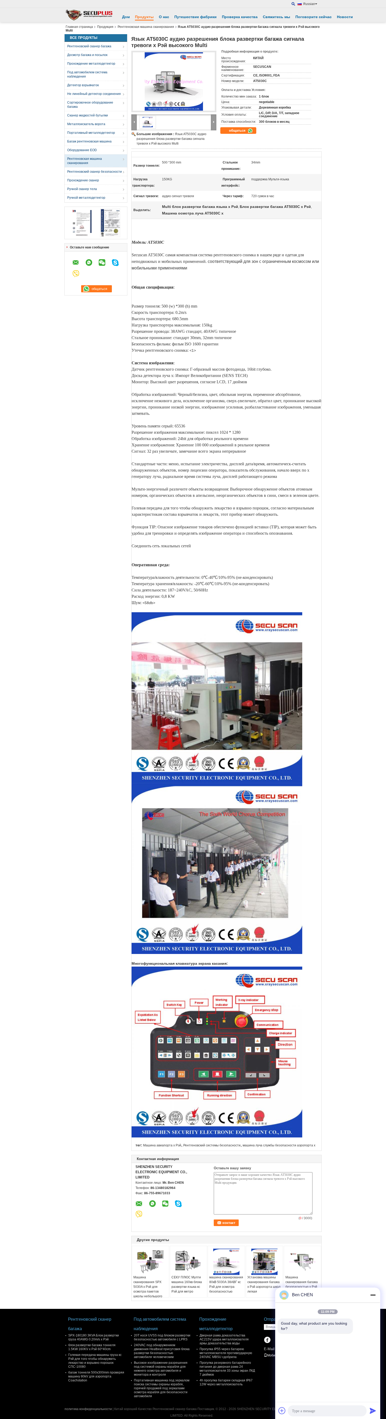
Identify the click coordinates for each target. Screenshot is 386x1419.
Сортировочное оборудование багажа (90, 105)
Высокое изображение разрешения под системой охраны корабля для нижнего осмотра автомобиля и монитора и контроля (160, 1368)
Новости (345, 17)
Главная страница (79, 27)
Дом (126, 17)
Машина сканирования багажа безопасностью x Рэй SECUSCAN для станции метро (301, 1286)
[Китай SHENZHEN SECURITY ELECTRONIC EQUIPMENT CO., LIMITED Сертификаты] (81, 222)
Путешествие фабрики (195, 17)
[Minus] (373, 1295)
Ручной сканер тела (82, 189)
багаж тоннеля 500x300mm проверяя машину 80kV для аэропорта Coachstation (96, 1376)
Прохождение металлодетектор (91, 63)
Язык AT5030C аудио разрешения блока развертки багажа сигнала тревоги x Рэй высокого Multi (171, 138)
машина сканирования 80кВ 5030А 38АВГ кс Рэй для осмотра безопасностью (226, 1284)
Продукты (144, 17)
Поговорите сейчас (313, 17)
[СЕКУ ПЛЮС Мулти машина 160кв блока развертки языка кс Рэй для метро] (188, 1262)
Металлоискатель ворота (86, 124)
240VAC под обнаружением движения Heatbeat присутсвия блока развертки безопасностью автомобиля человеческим (162, 1351)
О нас (164, 17)
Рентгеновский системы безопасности (212, 1145)
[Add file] (282, 1410)
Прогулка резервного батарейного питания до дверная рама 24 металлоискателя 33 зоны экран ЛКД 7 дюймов (227, 1368)
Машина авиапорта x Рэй (162, 1145)
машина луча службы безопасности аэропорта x (279, 1145)
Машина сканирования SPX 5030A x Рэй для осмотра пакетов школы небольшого (147, 1286)
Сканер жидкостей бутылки (87, 115)
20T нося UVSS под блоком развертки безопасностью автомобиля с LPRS (162, 1337)
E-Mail (269, 1349)
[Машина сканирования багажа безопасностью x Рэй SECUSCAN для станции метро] (302, 1262)
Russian (309, 4)
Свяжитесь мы (276, 17)
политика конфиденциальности (88, 1409)
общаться (238, 130)
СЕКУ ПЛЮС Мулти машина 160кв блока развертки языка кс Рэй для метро (186, 1284)
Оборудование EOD (82, 150)
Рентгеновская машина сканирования (146, 27)
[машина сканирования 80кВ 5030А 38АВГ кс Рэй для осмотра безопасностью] (226, 1262)
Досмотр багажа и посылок (87, 55)
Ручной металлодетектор (86, 198)
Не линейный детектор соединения (94, 94)
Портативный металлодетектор (91, 133)
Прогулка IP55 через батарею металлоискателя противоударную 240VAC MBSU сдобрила (226, 1353)
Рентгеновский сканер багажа (89, 46)
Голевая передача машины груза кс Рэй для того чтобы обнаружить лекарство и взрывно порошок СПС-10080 (95, 1361)
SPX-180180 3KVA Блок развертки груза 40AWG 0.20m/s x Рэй (93, 1337)
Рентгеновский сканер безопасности (94, 171)
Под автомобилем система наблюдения (87, 74)
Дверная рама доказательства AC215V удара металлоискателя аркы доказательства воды (224, 1339)
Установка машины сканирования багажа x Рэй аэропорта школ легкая (263, 1284)
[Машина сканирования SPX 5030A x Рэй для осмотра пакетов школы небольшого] (150, 1262)
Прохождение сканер (83, 180)
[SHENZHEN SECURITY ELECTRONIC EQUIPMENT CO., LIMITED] (89, 15)
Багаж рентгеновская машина (89, 141)
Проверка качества (240, 17)
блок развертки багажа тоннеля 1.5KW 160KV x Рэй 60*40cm (92, 1347)
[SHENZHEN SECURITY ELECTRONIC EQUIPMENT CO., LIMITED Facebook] (267, 1340)
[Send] (373, 1410)
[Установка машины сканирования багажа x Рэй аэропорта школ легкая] (264, 1262)
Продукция (105, 27)
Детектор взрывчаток (83, 85)
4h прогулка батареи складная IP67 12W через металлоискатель (226, 1382)
